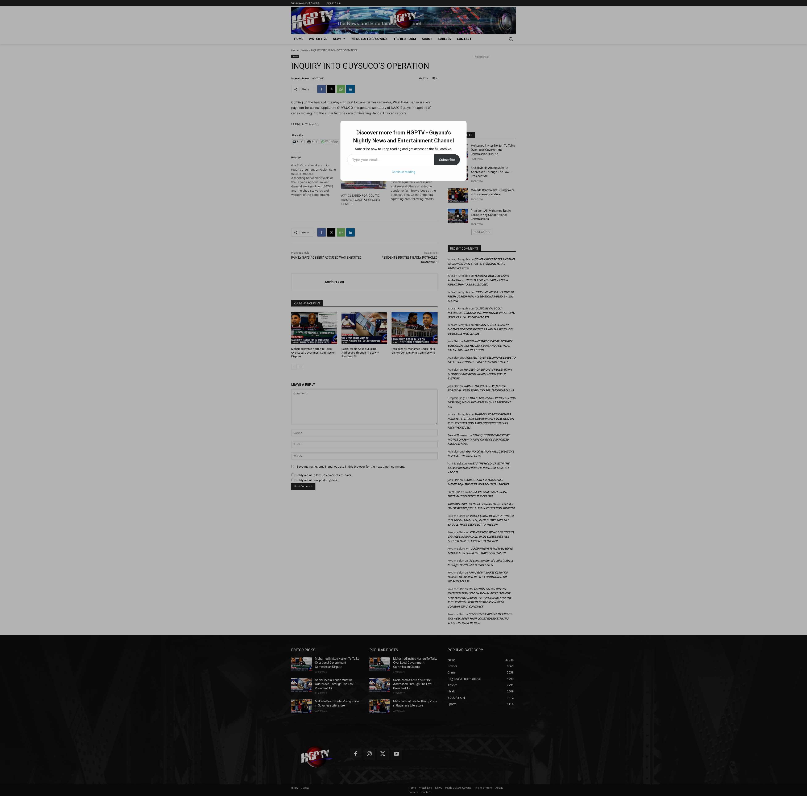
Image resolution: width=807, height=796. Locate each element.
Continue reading (403, 172)
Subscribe (447, 160)
